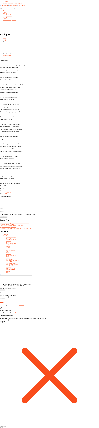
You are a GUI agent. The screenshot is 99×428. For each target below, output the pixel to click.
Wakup (8, 271)
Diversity (8, 242)
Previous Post (3, 192)
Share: (1, 190)
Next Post (2, 193)
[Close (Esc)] (5, 426)
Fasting (4, 40)
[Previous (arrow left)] (0, 427)
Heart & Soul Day (10, 250)
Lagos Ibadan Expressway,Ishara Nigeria (12, 3)
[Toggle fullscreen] (2, 426)
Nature (8, 256)
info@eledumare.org (7, 1)
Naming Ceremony (11, 255)
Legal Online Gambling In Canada (8, 227)
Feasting (8, 248)
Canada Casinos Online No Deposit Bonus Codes (11, 225)
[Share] (3, 426)
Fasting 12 (7, 193)
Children (8, 241)
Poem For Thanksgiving (12, 264)
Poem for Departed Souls (12, 260)
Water (8, 272)
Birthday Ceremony (11, 237)
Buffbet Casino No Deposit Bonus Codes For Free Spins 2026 (14, 223)
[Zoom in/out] (0, 426)
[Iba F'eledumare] (4, 5)
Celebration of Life (11, 239)
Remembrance (9, 265)
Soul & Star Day (10, 268)
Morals (8, 252)
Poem (4, 39)
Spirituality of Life (10, 269)
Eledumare (5, 234)
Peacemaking (9, 259)
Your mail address (4, 288)
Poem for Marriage (11, 263)
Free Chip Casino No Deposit (7, 224)
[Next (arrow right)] (2, 427)
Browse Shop (15, 312)
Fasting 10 (9, 192)
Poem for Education (11, 261)
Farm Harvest (9, 244)
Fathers (8, 247)
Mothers (8, 254)
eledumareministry (7, 55)
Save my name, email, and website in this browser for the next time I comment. (20, 214)
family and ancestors (11, 243)
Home (4, 38)
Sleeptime (8, 267)
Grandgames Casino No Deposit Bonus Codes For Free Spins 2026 (15, 228)
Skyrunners (21, 305)
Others (8, 258)
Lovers (8, 251)
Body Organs (9, 238)
